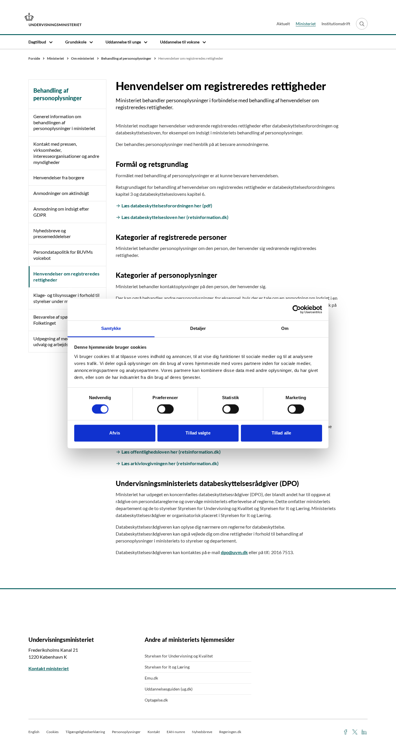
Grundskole (75, 41)
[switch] (165, 409)
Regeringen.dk (230, 732)
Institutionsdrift (335, 23)
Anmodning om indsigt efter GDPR (61, 212)
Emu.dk (151, 677)
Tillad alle (281, 433)
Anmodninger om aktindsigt (61, 193)
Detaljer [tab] (198, 328)
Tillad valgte (198, 433)
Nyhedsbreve (202, 732)
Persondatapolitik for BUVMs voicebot (63, 255)
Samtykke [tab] (111, 328)
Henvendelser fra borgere (58, 177)
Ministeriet (306, 23)
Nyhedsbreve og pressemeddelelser (52, 233)
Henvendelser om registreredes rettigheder (66, 276)
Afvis (114, 433)
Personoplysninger (126, 732)
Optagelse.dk (156, 699)
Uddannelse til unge (123, 41)
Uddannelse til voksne (179, 41)
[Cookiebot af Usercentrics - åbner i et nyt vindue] (296, 309)
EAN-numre (176, 732)
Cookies (52, 732)
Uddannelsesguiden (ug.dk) (168, 688)
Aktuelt (283, 23)
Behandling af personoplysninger (57, 94)
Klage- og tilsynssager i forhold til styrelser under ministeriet (66, 298)
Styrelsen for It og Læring (167, 666)
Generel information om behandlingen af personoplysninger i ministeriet (64, 122)
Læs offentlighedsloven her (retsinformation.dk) (171, 451)
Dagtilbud (37, 41)
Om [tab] (284, 328)
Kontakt (154, 732)
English (33, 732)
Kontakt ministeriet (48, 668)
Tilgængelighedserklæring (85, 732)
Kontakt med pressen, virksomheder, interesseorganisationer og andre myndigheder (66, 153)
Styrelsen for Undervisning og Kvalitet (179, 655)
